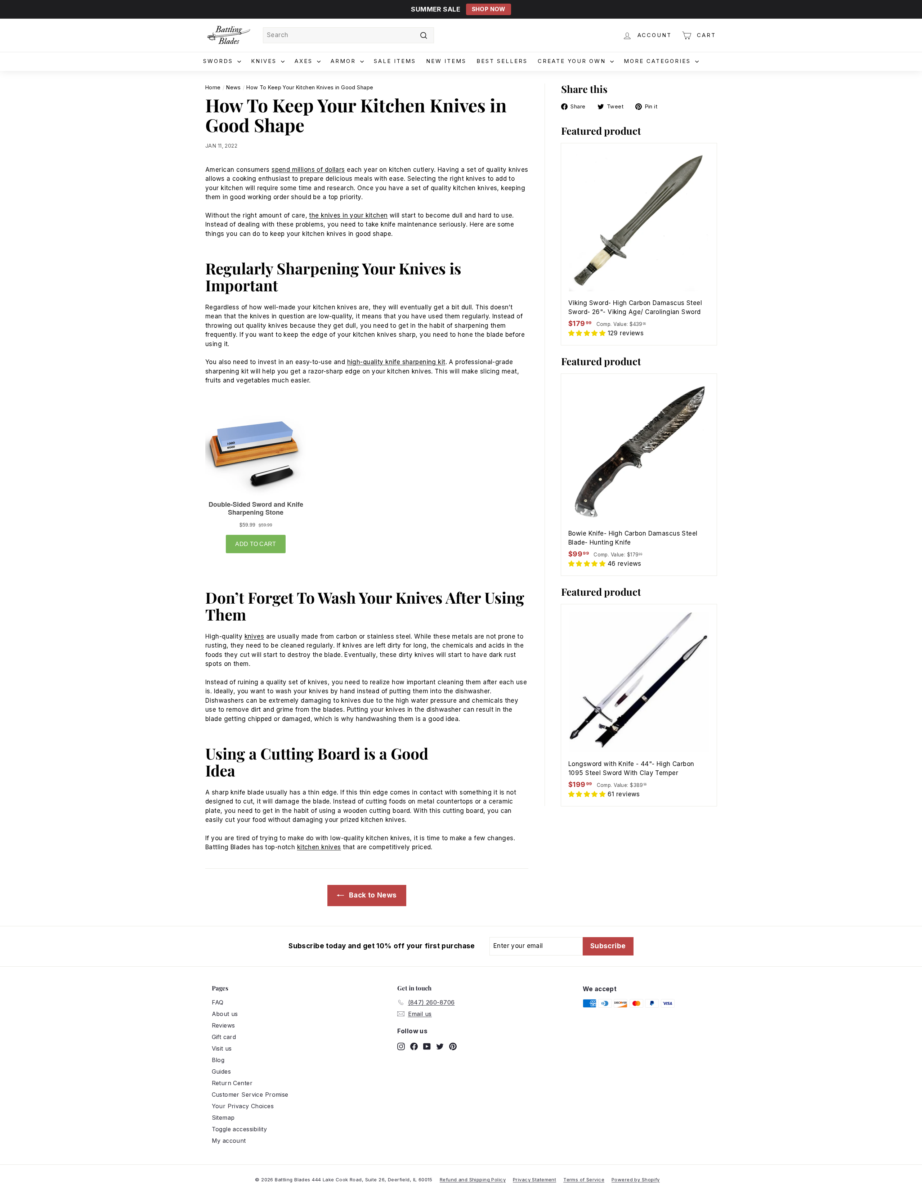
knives (254, 636)
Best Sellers (502, 61)
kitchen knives (319, 847)
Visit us (222, 1048)
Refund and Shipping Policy (473, 1179)
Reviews (223, 1025)
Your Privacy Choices (243, 1106)
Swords (219, 61)
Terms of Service (583, 1179)
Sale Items (395, 61)
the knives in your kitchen (348, 215)
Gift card (224, 1036)
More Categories (658, 61)
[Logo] (228, 35)
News (233, 87)
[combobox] (348, 35)
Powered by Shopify (636, 1179)
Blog (218, 1060)
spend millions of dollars (308, 169)
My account (229, 1140)
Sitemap (223, 1117)
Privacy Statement (534, 1179)
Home (213, 87)
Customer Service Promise (250, 1094)
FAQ (218, 1002)
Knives (265, 61)
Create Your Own (573, 61)
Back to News (372, 895)
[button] (588, 333)
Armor (344, 61)
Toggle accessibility (239, 1129)
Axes (305, 61)
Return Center (232, 1083)
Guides (221, 1071)
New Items (446, 61)
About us (225, 1013)
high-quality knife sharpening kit (396, 362)
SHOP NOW (488, 9)
